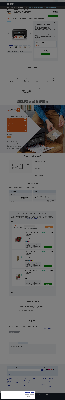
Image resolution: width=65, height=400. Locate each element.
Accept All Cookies (29, 392)
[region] (18, 395)
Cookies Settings (29, 396)
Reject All (29, 394)
